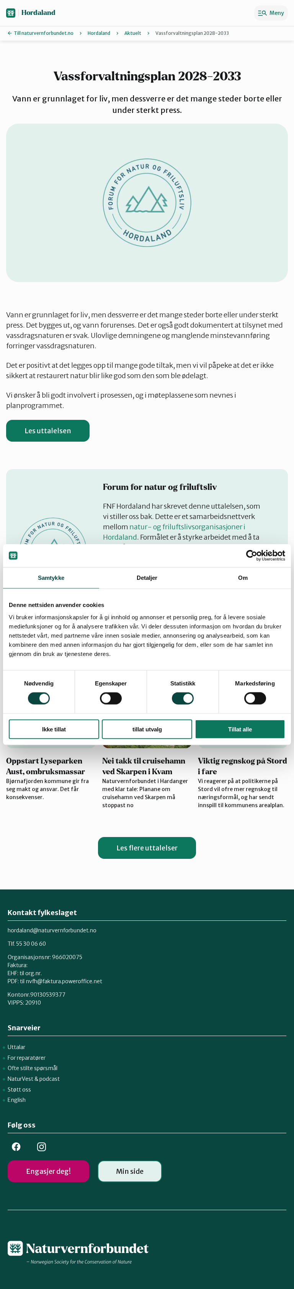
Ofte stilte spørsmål (32, 1068)
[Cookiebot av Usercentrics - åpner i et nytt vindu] (251, 555)
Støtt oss (19, 1089)
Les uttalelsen (47, 430)
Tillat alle (240, 729)
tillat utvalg (147, 729)
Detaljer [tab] (147, 577)
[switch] (111, 698)
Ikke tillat (54, 729)
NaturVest (20, 1078)
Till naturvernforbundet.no (44, 33)
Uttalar (16, 1047)
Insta (41, 1146)
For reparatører (27, 1057)
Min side (130, 1171)
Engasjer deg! (48, 1171)
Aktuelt (132, 33)
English (17, 1099)
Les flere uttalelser (147, 848)
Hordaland (38, 12)
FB (16, 1146)
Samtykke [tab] (51, 577)
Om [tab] (243, 577)
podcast (49, 1078)
